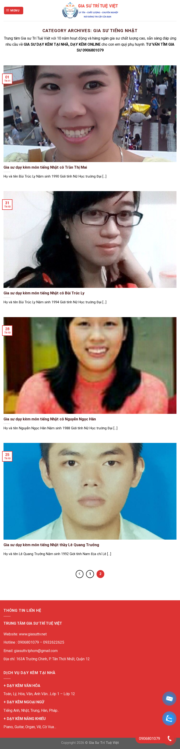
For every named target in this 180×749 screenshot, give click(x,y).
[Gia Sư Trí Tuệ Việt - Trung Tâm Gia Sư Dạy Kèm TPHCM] (90, 10)
